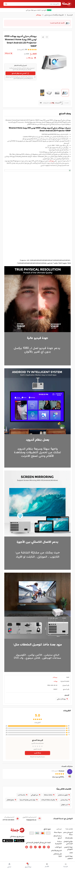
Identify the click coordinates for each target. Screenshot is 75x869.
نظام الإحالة (69, 838)
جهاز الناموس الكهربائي (68, 848)
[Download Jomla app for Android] (19, 840)
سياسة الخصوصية (58, 842)
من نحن (59, 829)
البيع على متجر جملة (68, 833)
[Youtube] (31, 847)
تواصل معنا (69, 829)
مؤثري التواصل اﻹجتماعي (68, 842)
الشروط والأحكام (56, 850)
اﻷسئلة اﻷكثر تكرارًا (57, 855)
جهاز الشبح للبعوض (69, 857)
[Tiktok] (35, 847)
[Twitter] (40, 847)
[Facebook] (48, 847)
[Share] (43, 37)
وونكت (55, 681)
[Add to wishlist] (47, 37)
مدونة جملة (58, 832)
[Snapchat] (26, 847)
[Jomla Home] (67, 4)
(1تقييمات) (20, 49)
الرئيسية (70, 15)
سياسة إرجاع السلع (58, 837)
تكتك (71, 853)
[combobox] (33, 4)
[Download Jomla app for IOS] (7, 840)
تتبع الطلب (58, 847)
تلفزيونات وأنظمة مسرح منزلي (54, 15)
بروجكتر (51, 161)
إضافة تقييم (37, 753)
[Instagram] (44, 847)
